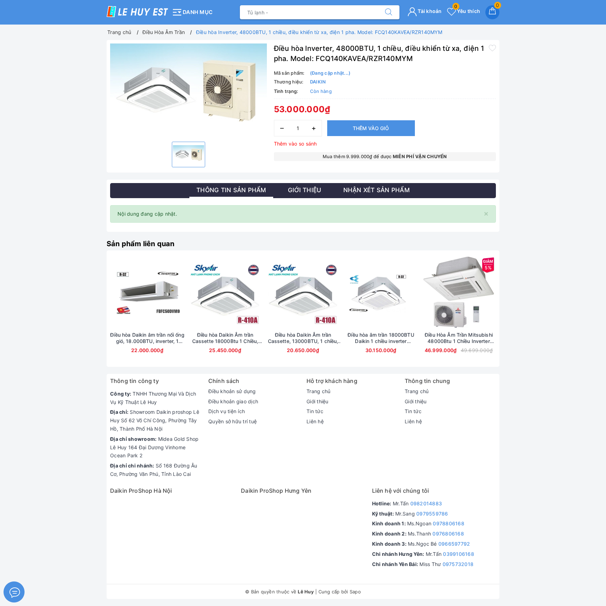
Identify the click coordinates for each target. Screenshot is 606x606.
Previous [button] (91, 314)
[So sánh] (180, 293)
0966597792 (454, 544)
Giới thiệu (318, 401)
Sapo (355, 591)
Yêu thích (467, 11)
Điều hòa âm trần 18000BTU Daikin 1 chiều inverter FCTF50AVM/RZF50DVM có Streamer (381, 338)
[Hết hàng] (114, 293)
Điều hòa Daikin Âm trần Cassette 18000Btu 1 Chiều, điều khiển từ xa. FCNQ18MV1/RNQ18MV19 (225, 338)
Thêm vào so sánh (295, 144)
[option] (188, 89)
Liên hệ (315, 421)
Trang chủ (318, 391)
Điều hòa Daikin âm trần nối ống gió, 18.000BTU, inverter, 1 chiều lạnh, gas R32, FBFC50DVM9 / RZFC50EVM (147, 338)
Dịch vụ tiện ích (226, 411)
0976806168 (448, 534)
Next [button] (515, 314)
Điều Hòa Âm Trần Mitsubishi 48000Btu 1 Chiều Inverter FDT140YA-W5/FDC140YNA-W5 (458, 338)
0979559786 (432, 514)
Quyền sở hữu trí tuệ (232, 421)
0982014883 (426, 503)
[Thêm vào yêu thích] (492, 47)
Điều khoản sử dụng (232, 391)
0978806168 (448, 523)
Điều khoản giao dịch (233, 401)
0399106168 (458, 554)
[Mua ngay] (348, 293)
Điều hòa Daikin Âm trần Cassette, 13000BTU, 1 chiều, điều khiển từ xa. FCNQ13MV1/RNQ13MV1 (303, 338)
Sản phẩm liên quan (141, 244)
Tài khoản (429, 11)
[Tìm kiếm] (388, 12)
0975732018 (458, 564)
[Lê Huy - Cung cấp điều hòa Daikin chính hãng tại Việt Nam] (137, 11)
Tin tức (315, 411)
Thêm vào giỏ (371, 128)
